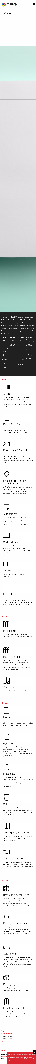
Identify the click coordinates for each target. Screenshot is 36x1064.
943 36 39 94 (6, 1041)
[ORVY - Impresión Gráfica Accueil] (9, 4)
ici (26, 1060)
